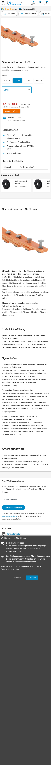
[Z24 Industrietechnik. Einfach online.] (15, 3)
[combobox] (17, 89)
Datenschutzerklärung (9, 516)
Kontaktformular (13, 534)
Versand (17, 107)
